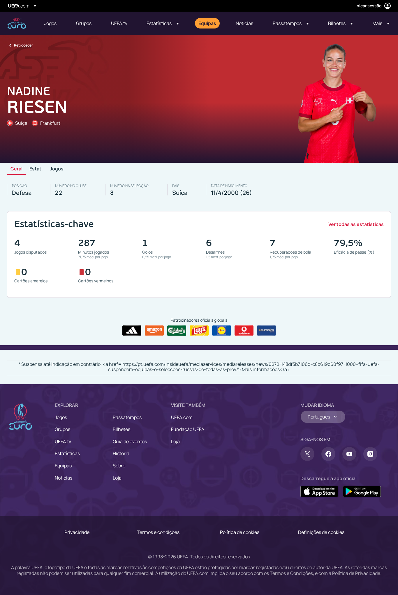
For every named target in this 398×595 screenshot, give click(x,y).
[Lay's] (199, 330)
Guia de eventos (130, 441)
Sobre (119, 465)
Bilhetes (121, 429)
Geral (16, 169)
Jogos (57, 169)
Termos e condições (158, 532)
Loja (117, 478)
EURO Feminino (17, 23)
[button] (163, 23)
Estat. (36, 169)
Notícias (63, 478)
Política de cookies (239, 532)
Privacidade (76, 532)
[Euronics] (266, 330)
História (121, 453)
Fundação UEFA (187, 429)
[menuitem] (52, 23)
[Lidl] (221, 330)
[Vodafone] (244, 330)
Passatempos (127, 417)
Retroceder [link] (23, 45)
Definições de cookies (321, 532)
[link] (50, 23)
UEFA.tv (63, 441)
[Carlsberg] (176, 330)
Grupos (62, 429)
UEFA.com (182, 417)
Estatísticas (67, 453)
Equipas (63, 465)
